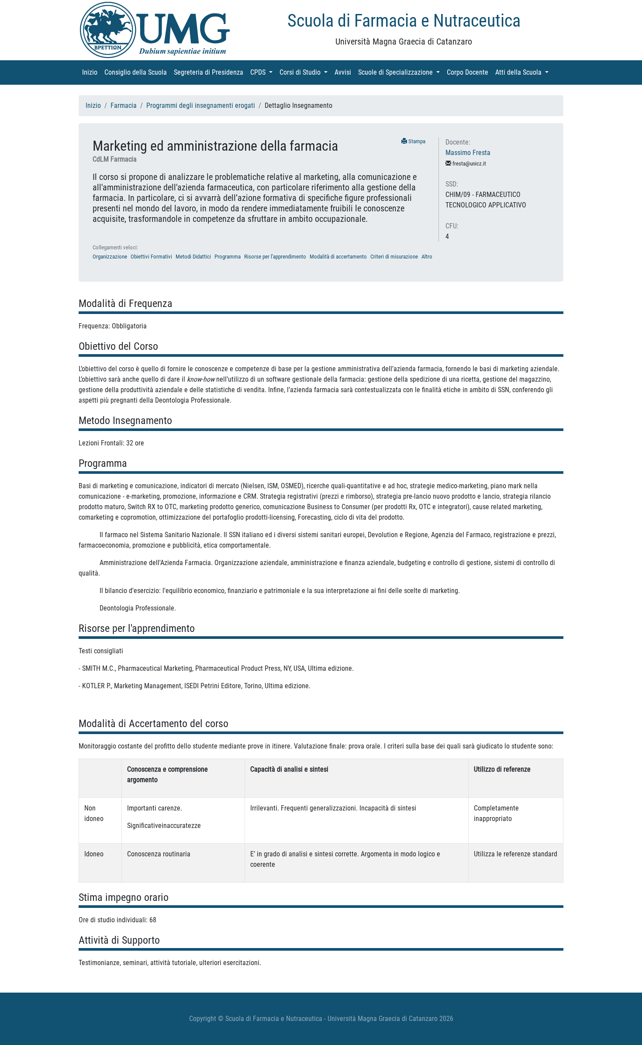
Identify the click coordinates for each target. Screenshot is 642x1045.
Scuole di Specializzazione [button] (400, 72)
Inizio (91, 72)
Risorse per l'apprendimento (275, 256)
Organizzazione (110, 256)
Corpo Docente (469, 72)
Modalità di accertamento (338, 256)
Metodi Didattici (193, 256)
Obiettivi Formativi (151, 256)
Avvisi (345, 72)
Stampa (416, 141)
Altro (426, 256)
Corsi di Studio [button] (305, 72)
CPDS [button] (263, 72)
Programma (227, 256)
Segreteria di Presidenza (210, 72)
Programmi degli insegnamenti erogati (200, 105)
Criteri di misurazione (394, 256)
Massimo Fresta (467, 152)
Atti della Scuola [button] (523, 72)
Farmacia (123, 105)
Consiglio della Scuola (137, 72)
